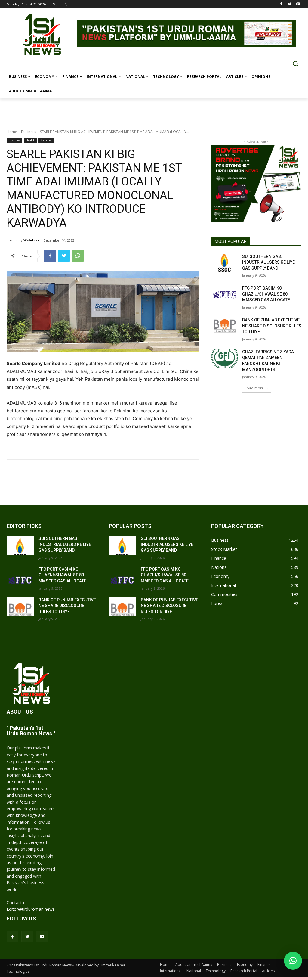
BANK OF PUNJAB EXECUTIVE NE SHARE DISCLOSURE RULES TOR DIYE (271, 326)
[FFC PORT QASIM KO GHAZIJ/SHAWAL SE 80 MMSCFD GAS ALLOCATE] (224, 294)
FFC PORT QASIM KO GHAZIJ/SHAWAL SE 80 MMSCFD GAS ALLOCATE (266, 294)
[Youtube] (297, 4)
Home (12, 131)
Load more (254, 388)
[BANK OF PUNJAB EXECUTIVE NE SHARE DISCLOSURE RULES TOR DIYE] (224, 326)
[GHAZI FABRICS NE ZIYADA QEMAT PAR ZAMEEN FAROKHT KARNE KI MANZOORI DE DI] (224, 358)
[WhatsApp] (78, 256)
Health (30, 140)
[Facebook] (281, 4)
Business (28, 131)
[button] (295, 63)
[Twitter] (289, 4)
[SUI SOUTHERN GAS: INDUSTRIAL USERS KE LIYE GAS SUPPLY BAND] (224, 263)
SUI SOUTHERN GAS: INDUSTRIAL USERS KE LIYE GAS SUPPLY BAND (268, 262)
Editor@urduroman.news (31, 909)
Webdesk (31, 240)
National (46, 140)
